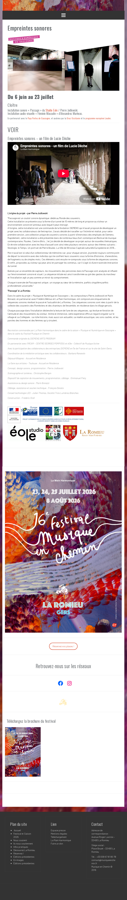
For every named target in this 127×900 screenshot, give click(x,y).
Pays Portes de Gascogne (39, 118)
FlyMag (51, 890)
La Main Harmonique (61, 840)
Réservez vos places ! (63, 646)
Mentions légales (59, 833)
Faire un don (57, 843)
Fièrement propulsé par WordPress (22, 890)
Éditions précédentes (23, 856)
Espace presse (58, 830)
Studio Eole (52, 110)
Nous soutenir (20, 840)
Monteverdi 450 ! (106, 457)
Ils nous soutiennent (23, 843)
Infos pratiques (20, 846)
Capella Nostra (21, 457)
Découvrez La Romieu (24, 850)
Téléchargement (59, 837)
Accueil (17, 830)
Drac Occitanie (73, 118)
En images (18, 860)
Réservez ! (18, 853)
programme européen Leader (98, 118)
